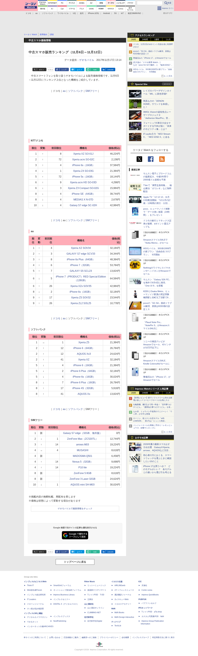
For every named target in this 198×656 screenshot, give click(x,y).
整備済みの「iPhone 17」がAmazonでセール (152, 58)
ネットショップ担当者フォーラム (67, 590)
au (36, 13)
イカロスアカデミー (122, 604)
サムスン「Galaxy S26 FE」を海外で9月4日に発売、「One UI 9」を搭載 (157, 282)
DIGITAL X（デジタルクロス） (66, 604)
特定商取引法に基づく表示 (163, 637)
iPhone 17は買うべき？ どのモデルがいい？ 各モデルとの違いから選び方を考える (157, 469)
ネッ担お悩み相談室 (35, 609)
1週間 (156, 39)
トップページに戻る (75, 562)
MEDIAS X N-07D (83, 199)
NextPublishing (59, 621)
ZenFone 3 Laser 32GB (82, 479)
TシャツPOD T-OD (95, 595)
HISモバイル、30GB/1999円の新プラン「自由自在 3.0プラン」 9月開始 (157, 251)
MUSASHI (82, 450)
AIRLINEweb (119, 585)
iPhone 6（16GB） (84, 365)
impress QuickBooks (150, 595)
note (95, 70)
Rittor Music (89, 581)
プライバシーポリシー (109, 637)
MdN (113, 609)
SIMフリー (91, 91)
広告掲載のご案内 (71, 637)
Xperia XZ (83, 359)
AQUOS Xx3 (84, 354)
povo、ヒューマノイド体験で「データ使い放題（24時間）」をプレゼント (156, 212)
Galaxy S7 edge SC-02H (83, 205)
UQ (74, 13)
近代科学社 (89, 617)
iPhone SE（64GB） (83, 194)
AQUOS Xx (84, 394)
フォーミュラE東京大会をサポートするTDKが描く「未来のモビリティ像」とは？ (157, 126)
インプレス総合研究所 (36, 595)
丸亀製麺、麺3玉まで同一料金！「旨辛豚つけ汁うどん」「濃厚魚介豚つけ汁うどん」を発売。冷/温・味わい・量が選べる (152, 407)
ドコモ (28, 13)
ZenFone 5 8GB (82, 473)
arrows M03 (82, 444)
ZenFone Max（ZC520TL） (82, 438)
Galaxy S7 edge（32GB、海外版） (82, 433)
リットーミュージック (96, 585)
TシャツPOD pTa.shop (152, 612)
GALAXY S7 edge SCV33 (81, 253)
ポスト (41, 70)
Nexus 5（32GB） (82, 461)
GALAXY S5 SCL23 (81, 271)
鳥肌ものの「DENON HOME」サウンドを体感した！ (156, 104)
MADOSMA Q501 (82, 456)
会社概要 (125, 637)
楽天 (82, 13)
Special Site (141, 84)
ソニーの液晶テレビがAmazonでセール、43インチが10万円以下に (157, 344)
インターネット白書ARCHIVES (40, 626)
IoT (122, 13)
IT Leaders (31, 599)
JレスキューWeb (121, 599)
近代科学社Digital (94, 621)
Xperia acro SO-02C (83, 159)
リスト (50, 70)
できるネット (32, 622)
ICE (140, 581)
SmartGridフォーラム (62, 585)
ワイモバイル (63, 13)
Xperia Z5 (83, 342)
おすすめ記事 (141, 437)
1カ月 (168, 39)
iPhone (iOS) (93, 13)
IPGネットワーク (145, 608)
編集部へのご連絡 (89, 637)
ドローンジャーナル (35, 604)
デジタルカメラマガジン (37, 617)
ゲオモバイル (86, 60)
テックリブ (116, 622)
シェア (64, 70)
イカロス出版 (117, 581)
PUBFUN (142, 599)
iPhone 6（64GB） (84, 348)
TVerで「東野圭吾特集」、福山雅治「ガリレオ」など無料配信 (157, 188)
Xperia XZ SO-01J (83, 153)
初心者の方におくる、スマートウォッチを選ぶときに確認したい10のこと (157, 458)
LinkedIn (110, 70)
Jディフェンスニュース (124, 590)
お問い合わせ (54, 637)
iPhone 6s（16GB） (83, 165)
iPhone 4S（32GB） (83, 388)
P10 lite (82, 467)
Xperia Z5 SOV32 (81, 297)
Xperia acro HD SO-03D (83, 182)
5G (115, 13)
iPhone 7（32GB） (80, 265)
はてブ (79, 70)
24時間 (145, 39)
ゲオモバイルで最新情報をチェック (75, 508)
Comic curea (147, 590)
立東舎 (90, 599)
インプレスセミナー (61, 599)
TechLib (117, 626)
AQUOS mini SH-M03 (83, 484)
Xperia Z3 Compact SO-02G (83, 188)
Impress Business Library (64, 595)
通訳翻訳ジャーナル (122, 595)
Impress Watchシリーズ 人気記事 (151, 389)
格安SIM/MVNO (134, 13)
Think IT (30, 585)
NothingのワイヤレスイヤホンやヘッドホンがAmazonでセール (157, 270)
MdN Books (119, 612)
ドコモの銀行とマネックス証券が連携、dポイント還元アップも (157, 223)
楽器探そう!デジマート (96, 590)
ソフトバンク (47, 13)
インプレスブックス (61, 616)
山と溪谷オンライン (95, 608)
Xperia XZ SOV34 (81, 248)
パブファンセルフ (149, 603)
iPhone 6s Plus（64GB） (81, 259)
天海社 (144, 585)
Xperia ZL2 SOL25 (81, 303)
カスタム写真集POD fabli (153, 616)
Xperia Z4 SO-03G (83, 171)
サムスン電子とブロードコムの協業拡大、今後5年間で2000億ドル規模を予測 (157, 176)
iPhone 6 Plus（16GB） (84, 382)
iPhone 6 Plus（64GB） (84, 371)
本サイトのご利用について (35, 637)
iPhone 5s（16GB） (83, 176)
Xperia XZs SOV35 (80, 286)
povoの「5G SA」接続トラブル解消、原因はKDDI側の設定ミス (157, 306)
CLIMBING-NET (94, 612)
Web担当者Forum (34, 590)
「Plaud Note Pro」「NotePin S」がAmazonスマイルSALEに (156, 325)
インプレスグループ (140, 637)
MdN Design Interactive (124, 617)
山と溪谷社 (89, 604)
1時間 (133, 39)
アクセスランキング (145, 35)
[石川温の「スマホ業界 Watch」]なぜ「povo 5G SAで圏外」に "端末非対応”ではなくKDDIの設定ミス (152, 65)
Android (106, 13)
